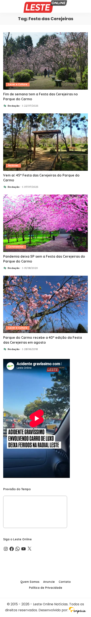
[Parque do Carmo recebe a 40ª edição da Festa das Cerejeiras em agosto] (45, 304)
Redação (13, 106)
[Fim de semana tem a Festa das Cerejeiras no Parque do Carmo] (45, 61)
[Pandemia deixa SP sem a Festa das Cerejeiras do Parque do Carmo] (45, 223)
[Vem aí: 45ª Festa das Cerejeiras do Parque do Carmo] (45, 142)
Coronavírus (15, 246)
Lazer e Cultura (17, 84)
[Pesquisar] (85, 6)
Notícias (13, 165)
